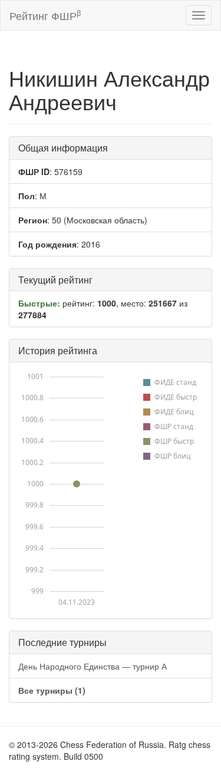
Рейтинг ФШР (45, 15)
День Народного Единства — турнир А (92, 666)
